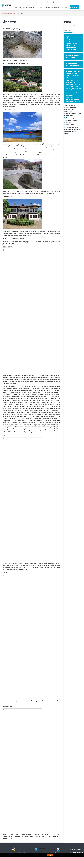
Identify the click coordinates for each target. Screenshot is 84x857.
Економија (65, 2)
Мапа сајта (79, 2)
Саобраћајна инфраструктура (52, 2)
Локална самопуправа (52, 7)
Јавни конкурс (70, 118)
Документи (39, 2)
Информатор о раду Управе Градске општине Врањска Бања (73, 88)
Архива (73, 2)
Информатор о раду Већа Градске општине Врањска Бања (73, 93)
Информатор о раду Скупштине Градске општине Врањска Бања (73, 82)
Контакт (65, 7)
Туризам (39, 7)
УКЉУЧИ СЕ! (70, 125)
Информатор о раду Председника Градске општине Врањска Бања (73, 99)
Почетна (18, 7)
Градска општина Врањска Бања (10, 13)
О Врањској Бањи (29, 7)
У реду (50, 855)
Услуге (31, 2)
